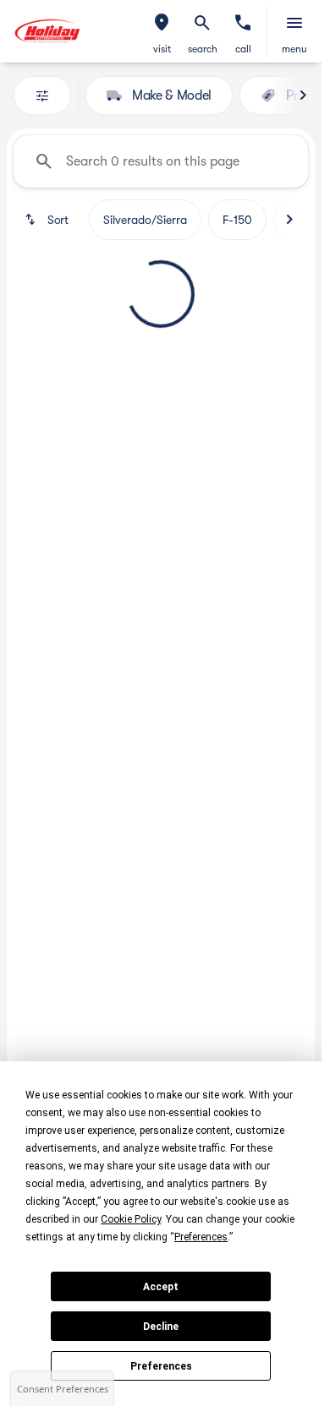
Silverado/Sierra (145, 219)
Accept (161, 1287)
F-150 (237, 219)
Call (243, 49)
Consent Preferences (62, 1388)
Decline (161, 1326)
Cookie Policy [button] (131, 1219)
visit (162, 49)
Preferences (161, 1366)
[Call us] (243, 23)
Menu (294, 49)
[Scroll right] (303, 95)
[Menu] (294, 23)
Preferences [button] (201, 1237)
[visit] (162, 23)
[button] (162, 31)
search (202, 49)
